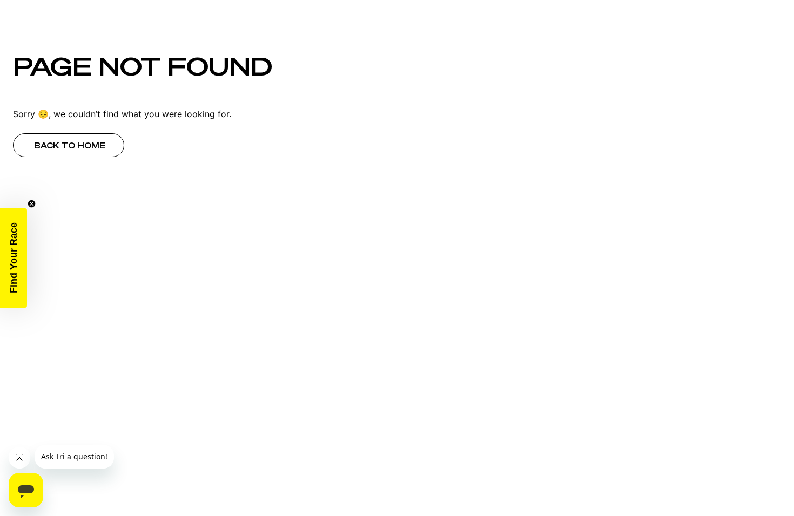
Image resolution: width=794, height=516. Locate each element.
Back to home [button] (69, 145)
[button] (13, 258)
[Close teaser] (32, 204)
